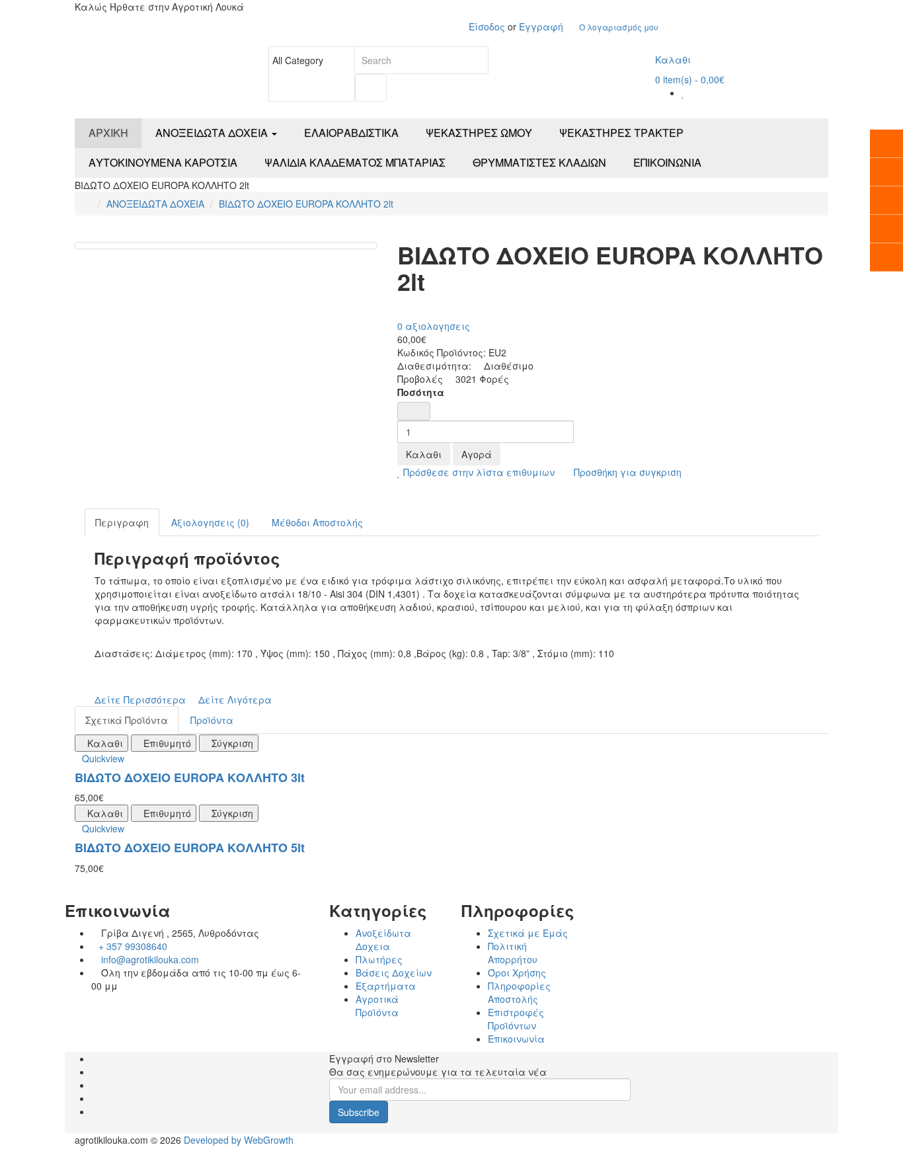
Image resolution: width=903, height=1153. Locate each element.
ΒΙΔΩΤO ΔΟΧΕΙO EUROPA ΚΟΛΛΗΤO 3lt (190, 777)
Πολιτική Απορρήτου (512, 952)
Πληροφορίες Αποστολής (519, 992)
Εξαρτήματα (386, 985)
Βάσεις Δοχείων (394, 972)
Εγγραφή (541, 26)
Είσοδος (488, 26)
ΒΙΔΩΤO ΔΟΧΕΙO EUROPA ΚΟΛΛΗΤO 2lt (306, 203)
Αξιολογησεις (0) (210, 522)
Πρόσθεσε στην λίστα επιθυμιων (478, 472)
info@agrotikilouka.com (148, 959)
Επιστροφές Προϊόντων (516, 1019)
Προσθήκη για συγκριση (626, 472)
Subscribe (358, 1112)
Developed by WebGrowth (239, 1139)
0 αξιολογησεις (433, 326)
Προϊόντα (211, 720)
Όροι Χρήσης (517, 972)
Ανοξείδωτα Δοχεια (383, 939)
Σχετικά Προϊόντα (126, 720)
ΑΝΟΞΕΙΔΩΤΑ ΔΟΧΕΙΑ (155, 203)
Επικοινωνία (516, 1038)
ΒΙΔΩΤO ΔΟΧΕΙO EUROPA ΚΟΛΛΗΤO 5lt (190, 847)
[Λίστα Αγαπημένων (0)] (683, 92)
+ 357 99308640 (132, 946)
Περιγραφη (122, 522)
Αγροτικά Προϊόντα (377, 1005)
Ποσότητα (420, 392)
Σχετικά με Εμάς (528, 932)
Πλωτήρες (379, 959)
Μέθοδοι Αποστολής (317, 522)
